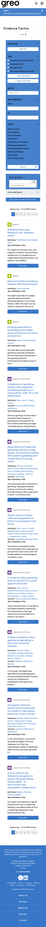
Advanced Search (14, 192)
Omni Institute (23, 288)
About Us (23, 895)
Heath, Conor (13, 593)
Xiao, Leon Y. (22, 400)
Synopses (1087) (16, 64)
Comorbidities (13, 132)
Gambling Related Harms (18, 148)
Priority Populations (15, 158)
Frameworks (12, 139)
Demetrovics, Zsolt (18, 536)
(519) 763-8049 (24, 872)
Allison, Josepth (14, 795)
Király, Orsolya (20, 534)
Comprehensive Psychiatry (26, 539)
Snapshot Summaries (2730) (22, 60)
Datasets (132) (16, 68)
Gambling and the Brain (17, 142)
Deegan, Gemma (24, 792)
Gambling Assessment (16, 145)
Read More (23, 266)
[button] (38, 60)
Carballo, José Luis (25, 474)
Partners (23, 914)
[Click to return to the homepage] (10, 4)
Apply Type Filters (24, 81)
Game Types (12, 155)
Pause (42, 10)
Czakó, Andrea (27, 596)
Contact (23, 920)
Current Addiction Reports (26, 599)
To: (8, 113)
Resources (23, 908)
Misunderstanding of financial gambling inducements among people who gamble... (23, 13)
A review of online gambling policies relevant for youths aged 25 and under (22, 580)
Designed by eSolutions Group (23, 889)
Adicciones (20, 477)
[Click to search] (34, 182)
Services (23, 901)
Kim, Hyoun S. (19, 726)
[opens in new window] (20, 878)
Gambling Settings (15, 152)
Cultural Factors (14, 135)
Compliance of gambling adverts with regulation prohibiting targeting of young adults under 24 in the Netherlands (22, 390)
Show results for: (16, 177)
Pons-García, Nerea (23, 469)
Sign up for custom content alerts (23, 200)
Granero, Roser (23, 650)
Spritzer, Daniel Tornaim (27, 718)
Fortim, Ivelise (13, 721)
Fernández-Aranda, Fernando (20, 653)
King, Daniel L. (13, 596)
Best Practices (13, 129)
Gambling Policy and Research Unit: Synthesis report (20, 232)
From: (10, 104)
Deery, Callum (21, 531)
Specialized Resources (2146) (22, 71)
